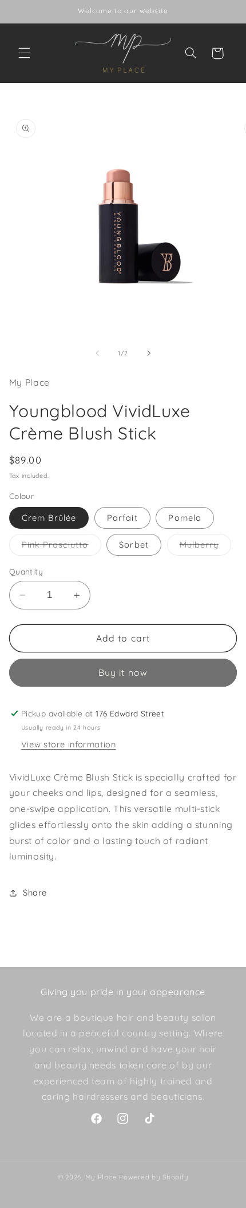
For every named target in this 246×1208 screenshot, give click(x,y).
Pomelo (184, 517)
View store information (68, 744)
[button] (24, 53)
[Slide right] (148, 353)
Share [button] (35, 892)
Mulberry (205, 547)
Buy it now (123, 672)
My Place (101, 1177)
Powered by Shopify (153, 1177)
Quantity (26, 571)
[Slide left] (97, 353)
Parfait (122, 517)
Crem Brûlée (49, 517)
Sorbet (133, 544)
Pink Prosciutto (61, 547)
